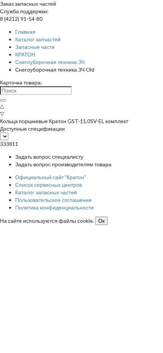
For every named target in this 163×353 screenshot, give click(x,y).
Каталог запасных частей (46, 192)
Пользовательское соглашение (53, 200)
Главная (25, 31)
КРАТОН (25, 54)
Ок (101, 221)
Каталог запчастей (38, 39)
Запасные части (35, 47)
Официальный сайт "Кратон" (50, 177)
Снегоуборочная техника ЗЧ (50, 62)
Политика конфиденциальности (54, 207)
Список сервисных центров (48, 184)
